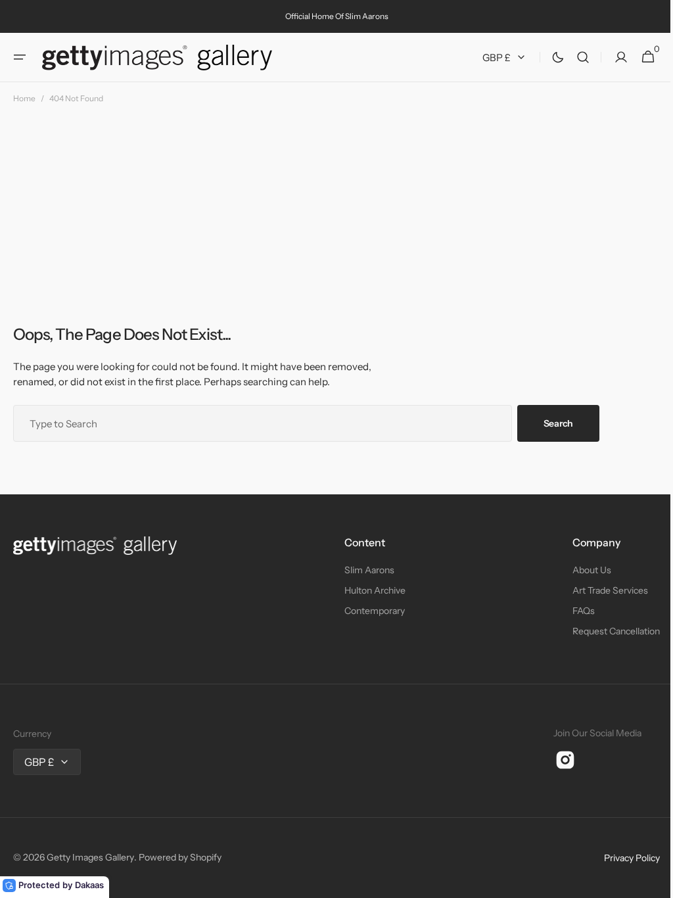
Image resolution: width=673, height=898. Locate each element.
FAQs (574, 611)
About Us (582, 570)
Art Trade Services (600, 590)
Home (24, 98)
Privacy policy (622, 858)
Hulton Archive (369, 590)
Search (558, 423)
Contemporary (369, 611)
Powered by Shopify (180, 857)
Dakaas (89, 885)
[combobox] (262, 423)
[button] (19, 57)
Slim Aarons (364, 570)
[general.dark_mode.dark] (548, 57)
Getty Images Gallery (90, 857)
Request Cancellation (606, 631)
